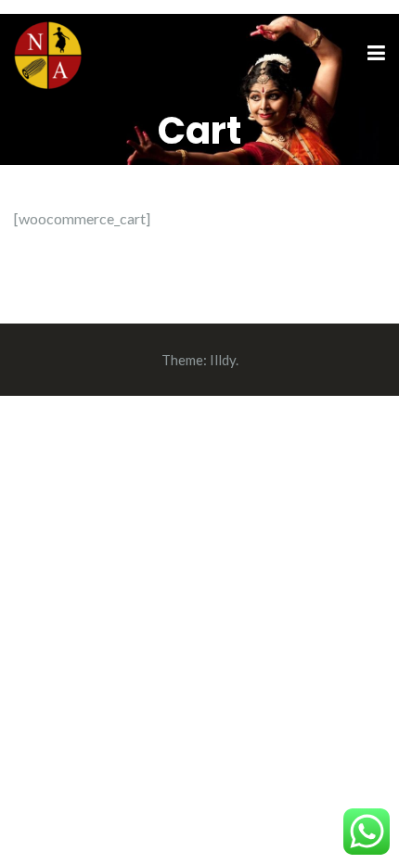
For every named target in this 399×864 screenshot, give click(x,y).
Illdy (223, 359)
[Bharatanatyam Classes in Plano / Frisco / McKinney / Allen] (48, 52)
